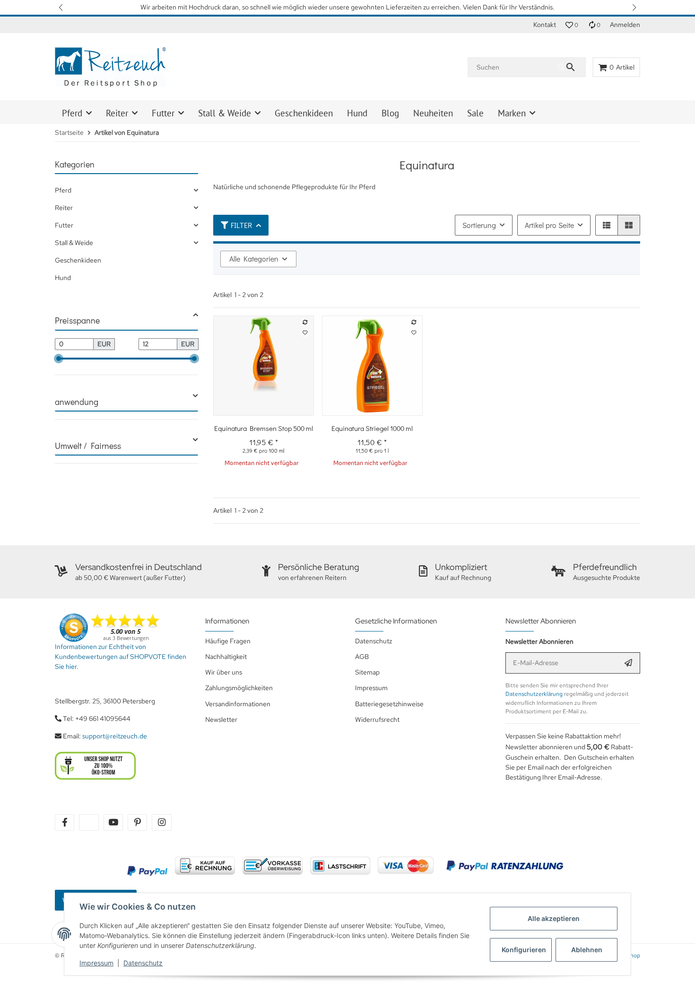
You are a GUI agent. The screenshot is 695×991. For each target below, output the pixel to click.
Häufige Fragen (228, 641)
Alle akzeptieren (554, 918)
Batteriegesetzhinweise (389, 704)
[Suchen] (571, 67)
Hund (63, 277)
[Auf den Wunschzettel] (305, 333)
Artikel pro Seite (549, 225)
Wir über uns (223, 672)
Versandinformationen (237, 704)
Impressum (96, 963)
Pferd (63, 190)
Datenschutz (143, 963)
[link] (126, 190)
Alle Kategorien (253, 258)
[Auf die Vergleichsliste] (305, 322)
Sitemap (367, 672)
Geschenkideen (78, 260)
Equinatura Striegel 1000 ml (372, 428)
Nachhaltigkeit (226, 656)
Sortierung (479, 225)
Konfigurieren (524, 950)
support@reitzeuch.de (114, 736)
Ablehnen (586, 950)
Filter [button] (241, 225)
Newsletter (221, 719)
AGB (362, 656)
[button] (61, 7)
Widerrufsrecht (377, 719)
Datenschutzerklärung (534, 694)
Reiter (64, 207)
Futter (64, 225)
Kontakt (544, 24)
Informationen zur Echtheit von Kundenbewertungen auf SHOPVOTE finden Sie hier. (120, 656)
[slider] (58, 358)
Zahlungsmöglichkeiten (239, 688)
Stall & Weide (74, 242)
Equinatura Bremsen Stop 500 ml (263, 428)
